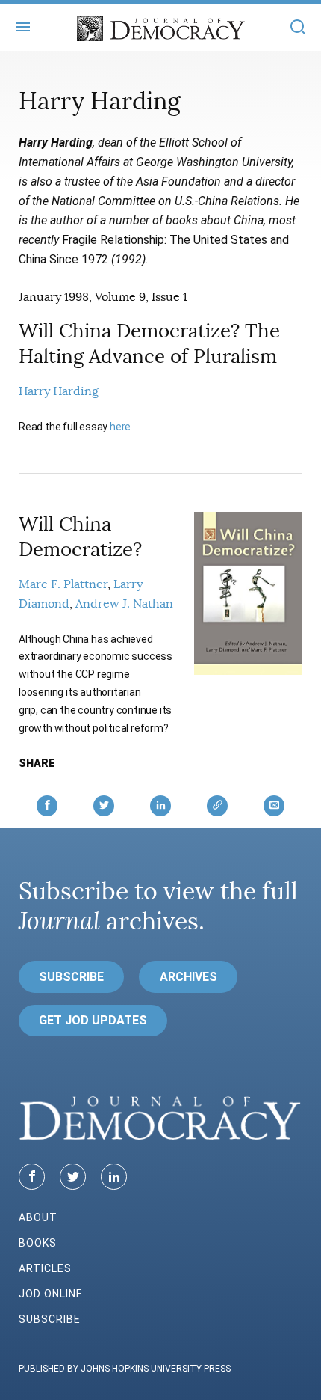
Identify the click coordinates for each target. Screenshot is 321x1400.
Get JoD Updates (93, 1020)
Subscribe (71, 977)
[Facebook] (32, 1177)
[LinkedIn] (114, 1177)
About (38, 1217)
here (120, 426)
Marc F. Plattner (63, 584)
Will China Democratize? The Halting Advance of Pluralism (149, 344)
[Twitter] (73, 1177)
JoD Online (51, 1294)
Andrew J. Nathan (124, 603)
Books (38, 1243)
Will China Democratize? (80, 537)
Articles (45, 1268)
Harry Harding (59, 391)
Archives (188, 977)
